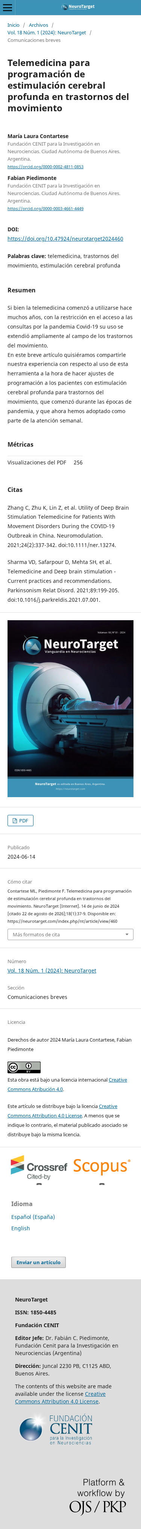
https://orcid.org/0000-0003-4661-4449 (45, 208)
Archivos (38, 25)
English (20, 1228)
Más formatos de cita (36, 934)
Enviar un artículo (39, 1262)
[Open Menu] (7, 7)
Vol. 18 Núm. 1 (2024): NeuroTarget (47, 32)
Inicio (14, 25)
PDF (23, 820)
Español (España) (33, 1216)
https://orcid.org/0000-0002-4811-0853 (45, 166)
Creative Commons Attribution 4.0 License (60, 1397)
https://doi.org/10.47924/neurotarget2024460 (65, 238)
